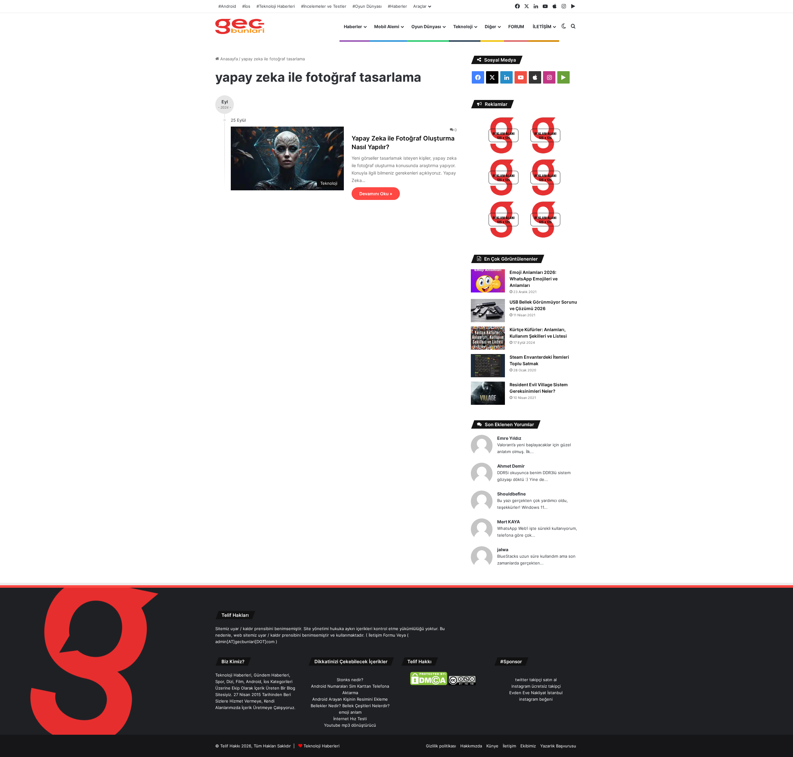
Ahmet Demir (511, 466)
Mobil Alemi (386, 26)
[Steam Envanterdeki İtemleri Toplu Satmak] (488, 365)
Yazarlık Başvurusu (558, 745)
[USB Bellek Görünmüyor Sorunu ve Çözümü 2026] (488, 310)
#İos (246, 6)
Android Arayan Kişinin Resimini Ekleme (350, 699)
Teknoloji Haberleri (322, 745)
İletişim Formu (382, 635)
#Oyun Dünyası (367, 6)
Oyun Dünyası (426, 26)
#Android (227, 6)
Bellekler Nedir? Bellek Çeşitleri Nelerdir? (350, 705)
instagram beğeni (536, 699)
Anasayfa (228, 58)
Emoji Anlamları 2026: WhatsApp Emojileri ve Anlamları (534, 279)
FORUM (516, 26)
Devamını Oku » (375, 193)
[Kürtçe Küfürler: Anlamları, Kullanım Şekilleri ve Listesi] (488, 338)
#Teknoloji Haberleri (275, 6)
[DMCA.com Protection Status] (428, 683)
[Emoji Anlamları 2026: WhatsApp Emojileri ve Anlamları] (488, 280)
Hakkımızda (471, 745)
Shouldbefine (511, 493)
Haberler (353, 26)
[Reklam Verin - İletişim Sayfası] (503, 136)
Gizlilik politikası (441, 745)
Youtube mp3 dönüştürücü (350, 725)
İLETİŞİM (542, 26)
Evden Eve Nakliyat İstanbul (536, 692)
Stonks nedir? (350, 679)
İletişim (509, 745)
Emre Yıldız (509, 438)
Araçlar (420, 6)
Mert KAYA (508, 521)
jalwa (502, 549)
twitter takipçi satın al (536, 679)
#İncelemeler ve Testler (323, 6)
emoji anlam (350, 712)
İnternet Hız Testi (350, 718)
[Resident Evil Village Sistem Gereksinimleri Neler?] (488, 393)
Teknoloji (463, 26)
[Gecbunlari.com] (239, 26)
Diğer (490, 26)
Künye (492, 745)
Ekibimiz (528, 745)
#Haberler (397, 6)
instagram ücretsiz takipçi (536, 686)
